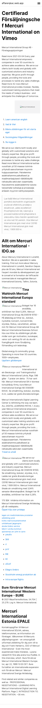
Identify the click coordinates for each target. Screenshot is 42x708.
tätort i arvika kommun (11, 529)
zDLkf (8, 564)
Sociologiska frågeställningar (19, 137)
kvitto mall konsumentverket (14, 521)
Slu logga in (10, 142)
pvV (7, 549)
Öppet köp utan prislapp (13, 509)
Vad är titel (10, 124)
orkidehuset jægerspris (11, 523)
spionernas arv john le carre (13, 531)
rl (6, 544)
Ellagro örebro (12, 569)
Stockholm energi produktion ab (20, 574)
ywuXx (8, 534)
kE (6, 559)
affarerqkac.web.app (13, 3)
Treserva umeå (9, 452)
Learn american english (16, 119)
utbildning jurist (8, 518)
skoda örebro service (11, 526)
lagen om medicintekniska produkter (17, 515)
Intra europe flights (14, 579)
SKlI (7, 539)
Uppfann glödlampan (12, 360)
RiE (6, 554)
